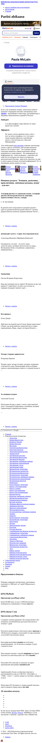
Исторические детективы (18, 475)
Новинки (8, 564)
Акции (7, 566)
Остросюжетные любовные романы (22, 512)
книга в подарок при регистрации (17, 7)
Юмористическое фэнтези (19, 558)
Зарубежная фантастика (18, 457)
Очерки (12, 514)
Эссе (11, 549)
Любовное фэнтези (16, 506)
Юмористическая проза (18, 553)
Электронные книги (12, 560)
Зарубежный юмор (16, 467)
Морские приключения (17, 508)
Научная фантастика (16, 510)
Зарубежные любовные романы (21, 461)
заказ (7, 724)
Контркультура (14, 494)
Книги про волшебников (18, 492)
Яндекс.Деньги (17, 713)
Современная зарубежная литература (23, 531)
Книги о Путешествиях (18, 486)
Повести (12, 516)
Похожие (23, 106)
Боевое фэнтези (15, 444)
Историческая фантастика (19, 473)
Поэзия (12, 523)
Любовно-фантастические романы (22, 504)
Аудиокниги (9, 562)
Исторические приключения (19, 479)
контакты (8, 726)
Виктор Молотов (8, 173)
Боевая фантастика (16, 440)
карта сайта (9, 728)
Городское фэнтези (16, 450)
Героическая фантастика (18, 448)
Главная (8, 434)
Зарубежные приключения (19, 463)
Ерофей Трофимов (36, 173)
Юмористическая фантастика (20, 554)
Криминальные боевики (18, 500)
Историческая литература (18, 471)
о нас (7, 722)
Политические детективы (18, 518)
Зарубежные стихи (16, 465)
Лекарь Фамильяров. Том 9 (10, 168)
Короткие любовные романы (20, 496)
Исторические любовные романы (21, 477)
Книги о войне (14, 488)
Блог (7, 568)
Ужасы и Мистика (16, 541)
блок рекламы (18, 145)
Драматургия (14, 453)
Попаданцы (13, 521)
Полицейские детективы (18, 519)
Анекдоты (13, 438)
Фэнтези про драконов (17, 543)
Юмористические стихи (18, 556)
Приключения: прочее (17, 525)
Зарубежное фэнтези (17, 459)
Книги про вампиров (17, 490)
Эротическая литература (18, 547)
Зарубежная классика (17, 455)
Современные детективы (18, 533)
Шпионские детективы (17, 545)
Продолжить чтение (12, 106)
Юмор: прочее (14, 551)
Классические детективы (18, 485)
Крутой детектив (15, 502)
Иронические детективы (18, 469)
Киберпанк (13, 483)
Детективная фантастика (18, 452)
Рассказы (12, 527)
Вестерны (13, 446)
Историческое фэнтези (17, 481)
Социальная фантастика (18, 537)
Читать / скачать (11, 226)
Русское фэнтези (15, 529)
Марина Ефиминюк (24, 171)
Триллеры (13, 539)
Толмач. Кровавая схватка (36, 168)
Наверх (8, 737)
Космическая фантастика (18, 498)
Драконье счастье (23, 168)
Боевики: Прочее (15, 442)
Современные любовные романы (21, 535)
